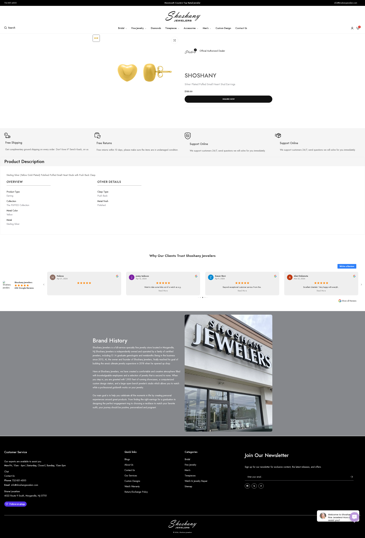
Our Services (130, 475)
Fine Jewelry (190, 464)
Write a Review (346, 266)
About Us (128, 464)
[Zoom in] (174, 40)
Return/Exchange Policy (136, 491)
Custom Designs (132, 481)
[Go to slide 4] (202, 297)
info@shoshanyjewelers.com (24, 485)
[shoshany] (182, 16)
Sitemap (188, 486)
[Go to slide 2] (198, 297)
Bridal (187, 459)
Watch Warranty (132, 486)
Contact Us (9, 476)
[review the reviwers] (117, 276)
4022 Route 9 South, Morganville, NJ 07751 (25, 495)
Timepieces (190, 475)
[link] (122, 28)
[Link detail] (247, 486)
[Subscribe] (349, 476)
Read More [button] (163, 290)
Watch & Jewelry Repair (196, 481)
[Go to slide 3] (200, 297)
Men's (187, 470)
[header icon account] (352, 28)
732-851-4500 (19, 480)
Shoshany (200, 75)
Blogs (127, 459)
